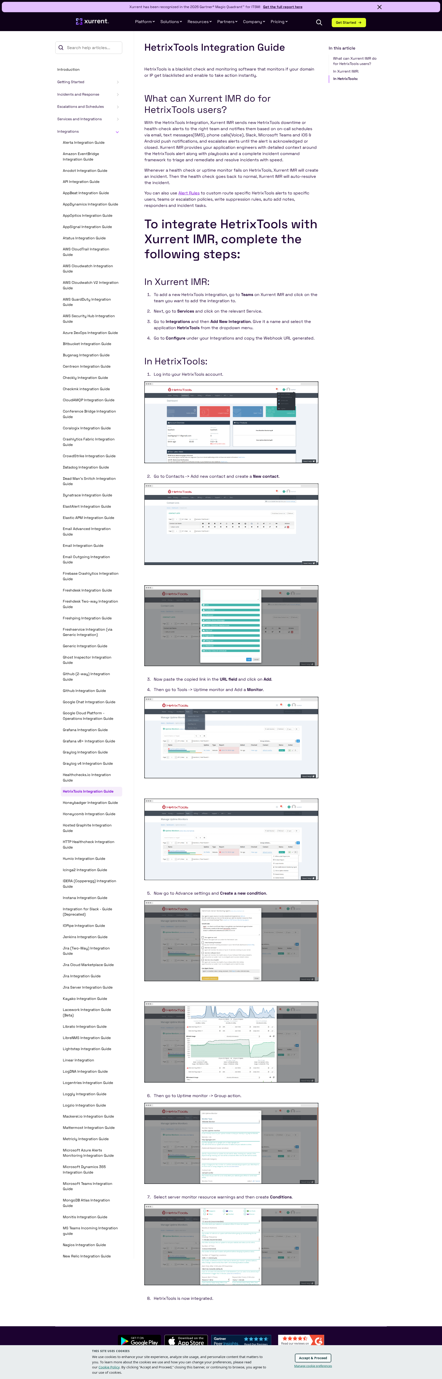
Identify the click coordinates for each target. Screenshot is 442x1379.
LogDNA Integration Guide (85, 1071)
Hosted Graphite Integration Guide (87, 828)
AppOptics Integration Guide (87, 215)
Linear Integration (78, 1060)
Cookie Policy (109, 1367)
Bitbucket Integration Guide (87, 344)
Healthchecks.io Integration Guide (87, 778)
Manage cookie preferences (313, 1366)
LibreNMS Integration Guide (87, 1038)
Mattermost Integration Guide (89, 1127)
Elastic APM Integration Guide (88, 517)
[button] (227, 21)
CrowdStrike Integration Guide (89, 456)
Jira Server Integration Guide (88, 987)
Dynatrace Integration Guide (87, 495)
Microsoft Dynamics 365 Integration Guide (84, 1170)
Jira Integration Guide (82, 976)
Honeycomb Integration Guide (89, 814)
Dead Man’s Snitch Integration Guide (89, 481)
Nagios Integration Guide (84, 1245)
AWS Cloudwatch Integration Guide (88, 269)
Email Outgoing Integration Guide (86, 560)
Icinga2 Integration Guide (85, 870)
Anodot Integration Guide (85, 170)
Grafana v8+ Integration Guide (89, 741)
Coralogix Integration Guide (87, 428)
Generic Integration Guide (85, 646)
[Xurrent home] (92, 23)
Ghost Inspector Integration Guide (87, 660)
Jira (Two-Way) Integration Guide (86, 951)
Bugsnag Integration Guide (86, 355)
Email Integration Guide (83, 545)
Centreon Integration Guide (86, 366)
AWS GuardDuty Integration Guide (87, 302)
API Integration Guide (81, 181)
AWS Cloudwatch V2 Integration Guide (91, 285)
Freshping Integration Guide (87, 618)
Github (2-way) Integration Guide (86, 677)
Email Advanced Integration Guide (87, 532)
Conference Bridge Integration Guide (89, 414)
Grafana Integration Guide (85, 730)
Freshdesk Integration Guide (87, 590)
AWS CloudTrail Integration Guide (86, 252)
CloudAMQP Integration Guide (88, 400)
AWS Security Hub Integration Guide (89, 319)
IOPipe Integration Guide (84, 925)
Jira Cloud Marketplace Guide (88, 965)
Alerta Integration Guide (84, 142)
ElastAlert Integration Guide (87, 506)
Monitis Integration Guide (85, 1217)
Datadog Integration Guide (86, 467)
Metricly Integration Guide (86, 1139)
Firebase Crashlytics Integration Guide (91, 576)
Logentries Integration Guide (88, 1082)
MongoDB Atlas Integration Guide (86, 1203)
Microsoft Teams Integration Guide (87, 1186)
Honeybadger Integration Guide (90, 802)
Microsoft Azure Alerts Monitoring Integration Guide (88, 1153)
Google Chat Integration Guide (89, 702)
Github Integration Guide (84, 690)
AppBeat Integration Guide (86, 193)
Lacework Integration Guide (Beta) (87, 1012)
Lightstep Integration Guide (87, 1049)
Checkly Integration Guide (85, 377)
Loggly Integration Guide (84, 1094)
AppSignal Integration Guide (87, 227)
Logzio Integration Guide (84, 1105)
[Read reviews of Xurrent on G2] (301, 1340)
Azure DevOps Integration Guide (90, 333)
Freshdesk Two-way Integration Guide (90, 604)
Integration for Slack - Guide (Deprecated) (87, 912)
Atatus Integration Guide (84, 238)
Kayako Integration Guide (85, 998)
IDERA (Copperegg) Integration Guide (89, 884)
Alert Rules (189, 193)
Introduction (68, 69)
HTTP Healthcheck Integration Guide (88, 845)
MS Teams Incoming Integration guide (90, 1231)
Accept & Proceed (313, 1358)
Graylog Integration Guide (85, 752)
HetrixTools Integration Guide (88, 791)
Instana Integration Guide (85, 898)
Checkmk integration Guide (86, 389)
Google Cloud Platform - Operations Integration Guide (88, 716)
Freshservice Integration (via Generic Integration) (87, 632)
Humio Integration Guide (84, 858)
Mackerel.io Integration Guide (88, 1116)
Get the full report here (282, 7)
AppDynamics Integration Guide (90, 204)
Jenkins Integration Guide (85, 937)
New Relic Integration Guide (87, 1256)
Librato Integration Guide (85, 1026)
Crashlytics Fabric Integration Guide (89, 442)
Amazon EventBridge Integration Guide (81, 157)
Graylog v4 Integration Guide (88, 763)
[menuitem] (145, 21)
